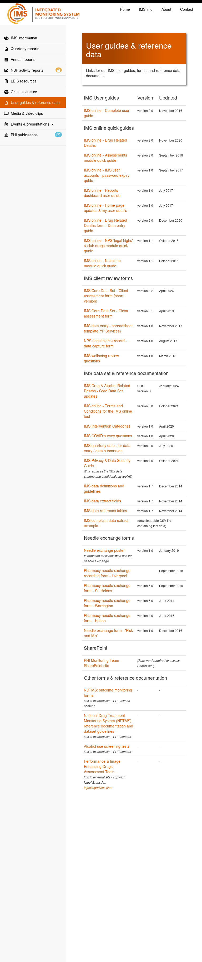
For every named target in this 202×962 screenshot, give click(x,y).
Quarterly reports (24, 48)
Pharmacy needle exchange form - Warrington (107, 603)
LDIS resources (23, 81)
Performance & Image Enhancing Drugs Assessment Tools (102, 766)
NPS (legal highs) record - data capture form (105, 343)
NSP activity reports (26, 70)
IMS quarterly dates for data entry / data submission (107, 448)
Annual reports (22, 59)
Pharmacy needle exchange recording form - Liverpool (107, 573)
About (166, 9)
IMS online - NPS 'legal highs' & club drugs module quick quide (108, 245)
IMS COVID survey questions (108, 435)
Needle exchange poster (104, 550)
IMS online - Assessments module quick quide (105, 157)
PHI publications (23, 134)
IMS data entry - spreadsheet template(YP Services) (108, 328)
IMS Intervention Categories (107, 426)
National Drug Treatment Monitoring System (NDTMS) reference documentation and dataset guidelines (108, 723)
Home (125, 9)
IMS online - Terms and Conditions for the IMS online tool (108, 411)
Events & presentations (30, 124)
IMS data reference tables (105, 510)
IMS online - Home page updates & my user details (105, 207)
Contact (186, 9)
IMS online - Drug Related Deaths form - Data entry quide (105, 225)
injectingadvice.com (98, 788)
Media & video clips (26, 113)
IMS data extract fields (102, 500)
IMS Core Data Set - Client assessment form (106, 313)
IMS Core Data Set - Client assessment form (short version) (106, 296)
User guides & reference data (34, 102)
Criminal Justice (23, 91)
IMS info (146, 9)
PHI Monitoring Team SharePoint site (101, 663)
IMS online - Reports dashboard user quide (102, 193)
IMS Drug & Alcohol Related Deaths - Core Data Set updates (107, 391)
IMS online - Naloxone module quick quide (102, 263)
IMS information (23, 37)
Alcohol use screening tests (106, 746)
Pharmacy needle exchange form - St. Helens (107, 588)
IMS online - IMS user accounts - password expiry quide (106, 175)
